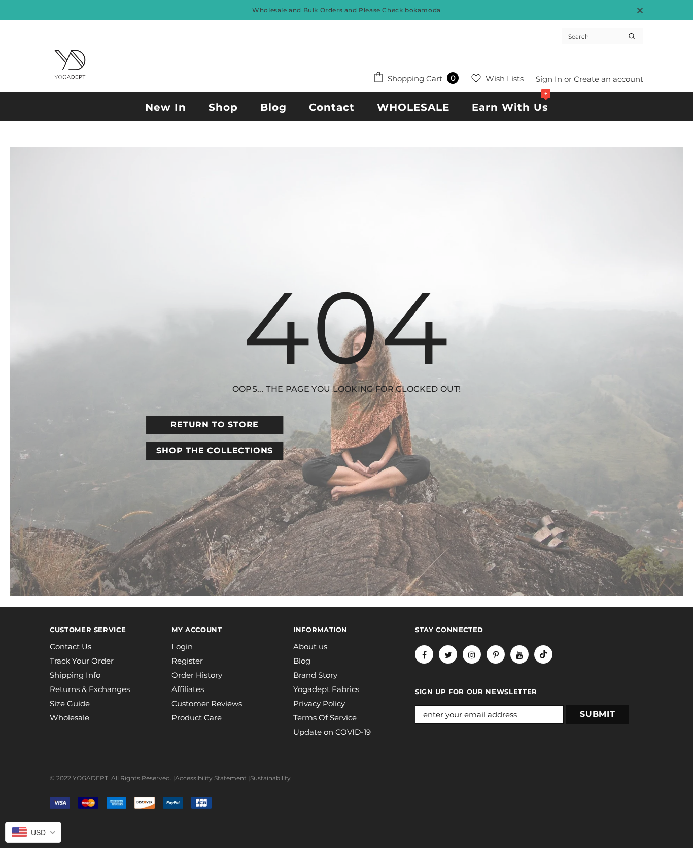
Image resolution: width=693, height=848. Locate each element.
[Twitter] (448, 654)
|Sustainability (269, 778)
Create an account (608, 79)
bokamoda (423, 10)
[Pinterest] (496, 654)
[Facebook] (424, 654)
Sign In (550, 79)
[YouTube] (519, 654)
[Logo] (70, 64)
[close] (640, 10)
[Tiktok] (543, 654)
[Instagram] (472, 654)
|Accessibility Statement (210, 778)
